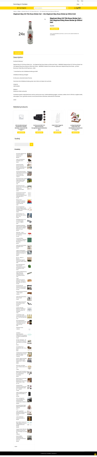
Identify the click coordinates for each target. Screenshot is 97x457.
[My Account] (75, 8)
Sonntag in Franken (20, 4)
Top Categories (22, 8)
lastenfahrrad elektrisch (58, 33)
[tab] (18, 53)
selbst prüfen (54, 28)
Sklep (82, 1)
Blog (78, 1)
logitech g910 (67, 33)
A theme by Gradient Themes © (48, 453)
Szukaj (17, 139)
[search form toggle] (83, 4)
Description (18, 53)
